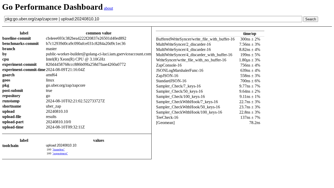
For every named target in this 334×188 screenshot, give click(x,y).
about (108, 8)
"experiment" (60, 153)
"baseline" (58, 149)
